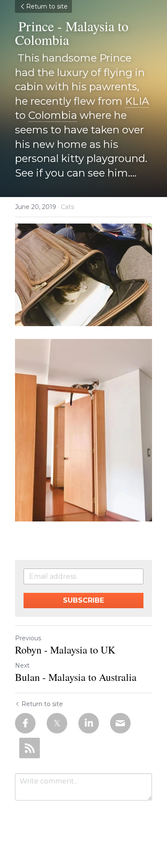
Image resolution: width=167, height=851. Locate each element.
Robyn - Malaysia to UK (65, 649)
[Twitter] (57, 723)
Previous (28, 638)
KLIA (137, 101)
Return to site (47, 6)
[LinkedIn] (88, 723)
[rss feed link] (29, 748)
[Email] (120, 723)
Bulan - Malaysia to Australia (76, 677)
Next (22, 665)
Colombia (52, 115)
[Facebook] (25, 723)
